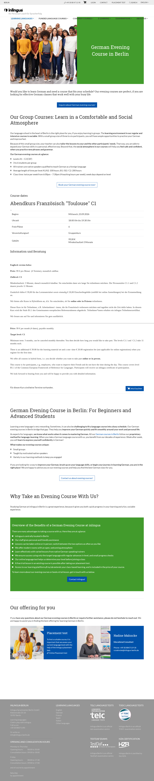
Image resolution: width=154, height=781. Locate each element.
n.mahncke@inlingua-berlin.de (126, 650)
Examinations (123, 18)
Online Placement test (58, 653)
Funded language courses (53, 18)
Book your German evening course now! (77, 184)
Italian (58, 720)
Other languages (63, 723)
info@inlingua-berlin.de (20, 735)
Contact (103, 3)
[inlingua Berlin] (13, 10)
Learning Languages (23, 18)
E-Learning (103, 18)
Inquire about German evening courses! (77, 105)
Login (93, 3)
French (59, 715)
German (59, 712)
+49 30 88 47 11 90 (73, 3)
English (59, 710)
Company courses (82, 18)
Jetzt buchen (136, 388)
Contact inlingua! (77, 579)
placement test (83, 563)
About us (141, 18)
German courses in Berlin (107, 434)
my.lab (50, 567)
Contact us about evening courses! (77, 478)
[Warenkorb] (83, 2)
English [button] (144, 2)
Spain (58, 718)
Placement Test (118, 3)
